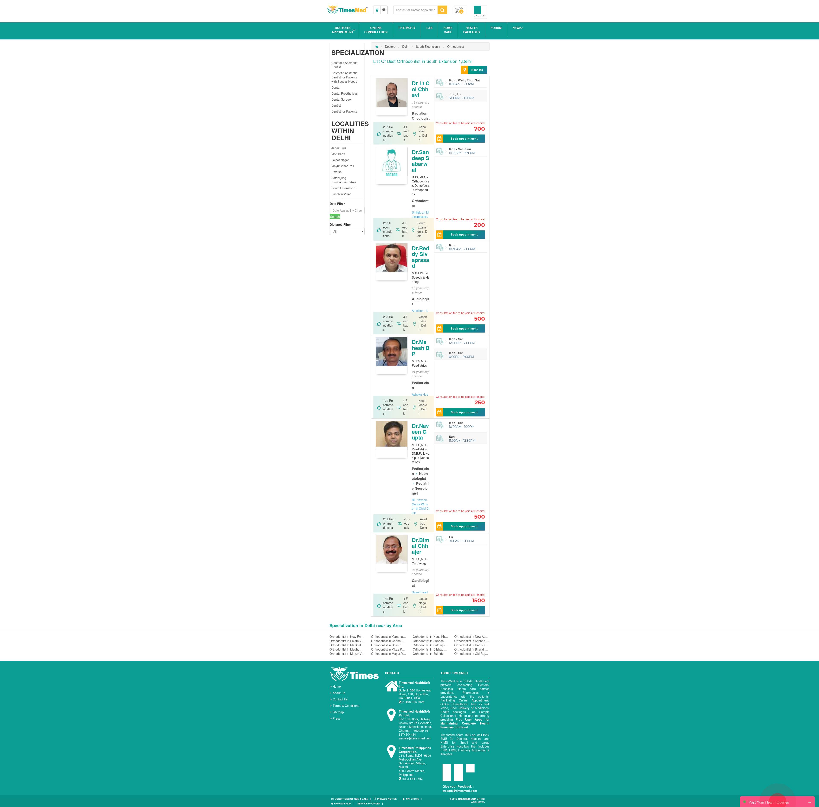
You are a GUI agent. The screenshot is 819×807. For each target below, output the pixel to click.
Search (335, 216)
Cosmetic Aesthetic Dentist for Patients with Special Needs (344, 77)
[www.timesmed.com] (376, 46)
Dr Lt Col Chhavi (421, 89)
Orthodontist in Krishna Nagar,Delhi (471, 641)
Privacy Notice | (388, 798)
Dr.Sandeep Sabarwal (420, 161)
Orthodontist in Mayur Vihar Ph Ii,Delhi (347, 653)
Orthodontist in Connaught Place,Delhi (388, 641)
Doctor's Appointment (342, 30)
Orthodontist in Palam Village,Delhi (347, 641)
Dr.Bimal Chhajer (420, 545)
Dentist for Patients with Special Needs (344, 113)
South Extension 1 (343, 188)
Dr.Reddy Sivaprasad (420, 257)
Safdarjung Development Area (344, 180)
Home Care (447, 30)
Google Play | (344, 803)
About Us (339, 693)
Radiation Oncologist (421, 116)
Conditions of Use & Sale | (353, 798)
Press (336, 718)
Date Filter (337, 203)
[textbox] (415, 10)
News (517, 28)
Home (337, 686)
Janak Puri (338, 148)
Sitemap (338, 712)
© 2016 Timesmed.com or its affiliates (467, 800)
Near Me (477, 70)
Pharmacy (406, 28)
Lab (429, 28)
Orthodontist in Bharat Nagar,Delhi (471, 649)
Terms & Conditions (346, 705)
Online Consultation (376, 30)
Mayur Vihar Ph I (342, 166)
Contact (392, 673)
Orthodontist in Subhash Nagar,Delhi (430, 641)
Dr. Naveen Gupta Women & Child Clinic (420, 506)
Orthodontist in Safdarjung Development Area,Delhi (430, 645)
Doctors (390, 46)
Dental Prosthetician (345, 93)
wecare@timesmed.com (460, 790)
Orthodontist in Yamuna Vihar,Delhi (388, 636)
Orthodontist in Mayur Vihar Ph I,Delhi (388, 653)
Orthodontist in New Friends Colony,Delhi (347, 636)
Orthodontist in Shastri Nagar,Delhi (388, 645)
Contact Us (340, 699)
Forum (496, 28)
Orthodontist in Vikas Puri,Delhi (388, 649)
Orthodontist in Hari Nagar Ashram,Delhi (471, 645)
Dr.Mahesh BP (421, 347)
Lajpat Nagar (340, 160)
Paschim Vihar (341, 194)
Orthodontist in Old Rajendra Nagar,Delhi (471, 653)
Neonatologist (420, 476)
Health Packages (471, 30)
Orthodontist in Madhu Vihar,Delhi (347, 649)
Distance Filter (340, 224)
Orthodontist (455, 46)
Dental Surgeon (342, 99)
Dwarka (336, 172)
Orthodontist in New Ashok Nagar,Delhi (471, 636)
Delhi (405, 46)
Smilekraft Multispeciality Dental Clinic (420, 216)
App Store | (414, 798)
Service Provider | (370, 803)
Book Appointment (464, 138)
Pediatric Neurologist (420, 488)
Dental (335, 87)
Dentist (336, 105)
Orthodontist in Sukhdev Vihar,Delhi (430, 653)
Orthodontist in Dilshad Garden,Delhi (430, 649)
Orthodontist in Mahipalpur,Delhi (347, 645)
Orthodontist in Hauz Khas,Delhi (430, 636)
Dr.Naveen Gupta (420, 431)
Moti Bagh (338, 154)
